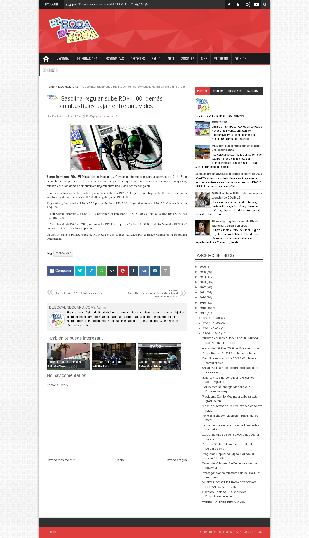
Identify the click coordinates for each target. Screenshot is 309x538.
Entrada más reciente (61, 460)
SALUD (156, 58)
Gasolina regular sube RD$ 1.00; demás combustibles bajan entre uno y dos (111, 102)
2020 (203, 297)
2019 (203, 302)
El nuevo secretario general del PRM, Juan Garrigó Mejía (113, 4)
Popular (202, 91)
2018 (203, 307)
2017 (203, 313)
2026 (203, 266)
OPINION (241, 58)
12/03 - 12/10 (212, 333)
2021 (203, 292)
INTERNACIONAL (88, 58)
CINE (204, 58)
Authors (218, 91)
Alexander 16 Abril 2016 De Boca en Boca (230, 348)
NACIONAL (63, 58)
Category (252, 91)
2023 (203, 282)
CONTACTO (50, 70)
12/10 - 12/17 (212, 328)
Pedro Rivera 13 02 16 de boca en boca (229, 353)
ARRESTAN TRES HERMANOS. (223, 501)
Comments (235, 91)
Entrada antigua (176, 460)
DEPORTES (138, 58)
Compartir (63, 271)
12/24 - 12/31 (212, 318)
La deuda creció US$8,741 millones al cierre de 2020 (228, 173)
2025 (203, 272)
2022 (203, 287)
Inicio (120, 460)
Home (46, 58)
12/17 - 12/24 (212, 323)
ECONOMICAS (115, 58)
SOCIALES (187, 58)
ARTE (170, 58)
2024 (203, 276)
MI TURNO (221, 58)
